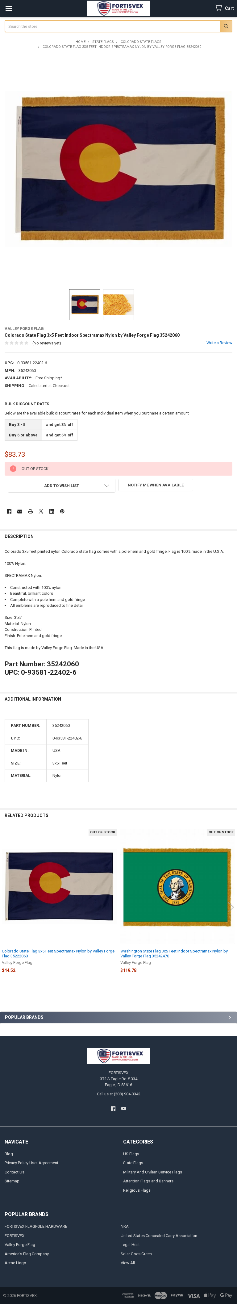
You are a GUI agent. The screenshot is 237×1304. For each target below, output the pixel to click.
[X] (40, 511)
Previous (6, 907)
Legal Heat (130, 1244)
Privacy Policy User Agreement (31, 1162)
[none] (119, 169)
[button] (61, 486)
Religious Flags (137, 1190)
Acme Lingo (15, 1262)
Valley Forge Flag (20, 1244)
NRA (125, 1226)
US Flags (131, 1154)
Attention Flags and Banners (148, 1181)
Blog (9, 1154)
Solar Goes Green (136, 1254)
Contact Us (14, 1172)
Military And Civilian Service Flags (152, 1172)
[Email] (19, 511)
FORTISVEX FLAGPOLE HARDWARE (36, 1226)
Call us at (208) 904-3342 (118, 1094)
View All (128, 1262)
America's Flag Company (27, 1254)
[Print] (30, 511)
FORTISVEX (14, 1235)
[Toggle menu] (8, 8)
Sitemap (12, 1181)
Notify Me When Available (156, 485)
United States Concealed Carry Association (159, 1235)
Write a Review (219, 342)
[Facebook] (9, 511)
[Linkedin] (51, 511)
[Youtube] (123, 1108)
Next (231, 907)
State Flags (133, 1162)
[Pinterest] (62, 511)
